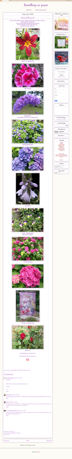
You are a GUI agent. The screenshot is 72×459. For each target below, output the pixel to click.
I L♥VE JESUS (20, 370)
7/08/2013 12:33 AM (21, 410)
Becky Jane (8, 394)
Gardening (12, 370)
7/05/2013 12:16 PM (15, 394)
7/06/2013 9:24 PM (13, 402)
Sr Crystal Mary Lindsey (11, 410)
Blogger (38, 452)
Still (29, 370)
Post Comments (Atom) (30, 445)
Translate (61, 167)
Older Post (49, 440)
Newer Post (6, 440)
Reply (7, 391)
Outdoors (26, 370)
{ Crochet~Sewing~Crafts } (40, 10)
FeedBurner (63, 76)
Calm (8, 370)
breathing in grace (36, 5)
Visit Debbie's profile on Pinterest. (61, 119)
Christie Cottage (9, 378)
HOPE (15, 370)
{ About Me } (28, 10)
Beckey (7, 402)
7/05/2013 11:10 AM (17, 378)
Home (27, 440)
